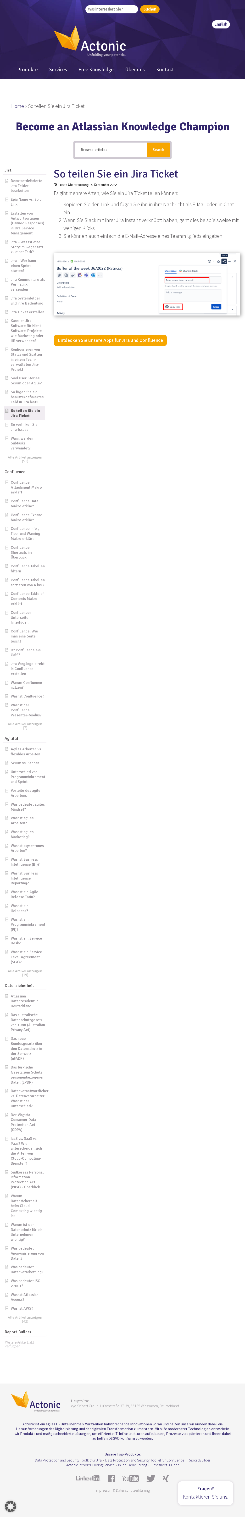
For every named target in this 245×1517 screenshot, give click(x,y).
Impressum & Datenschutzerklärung (122, 1490)
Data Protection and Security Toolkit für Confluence (144, 1460)
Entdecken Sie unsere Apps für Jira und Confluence (110, 340)
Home (17, 106)
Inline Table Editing (132, 1464)
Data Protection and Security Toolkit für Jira (68, 1460)
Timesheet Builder (165, 1464)
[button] (24, 170)
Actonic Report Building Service (90, 1464)
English (221, 24)
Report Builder (199, 1460)
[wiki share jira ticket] (147, 282)
